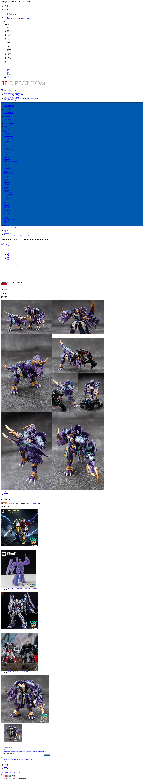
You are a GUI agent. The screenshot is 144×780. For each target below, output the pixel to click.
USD (9, 18)
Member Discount (8, 759)
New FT (6, 144)
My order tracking (23, 759)
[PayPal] (8, 777)
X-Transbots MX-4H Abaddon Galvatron (13, 94)
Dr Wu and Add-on (8, 138)
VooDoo (6, 215)
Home (5, 126)
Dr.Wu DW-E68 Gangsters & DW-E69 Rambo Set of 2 (17, 671)
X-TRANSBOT (7, 179)
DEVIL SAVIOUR (8, 136)
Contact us (6, 225)
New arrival (8, 113)
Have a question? (5, 246)
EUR (13, 18)
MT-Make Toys (7, 163)
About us (6, 747)
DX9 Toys (6, 140)
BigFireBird (6, 221)
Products (6, 772)
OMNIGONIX (7, 209)
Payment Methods (8, 751)
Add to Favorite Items (6, 287)
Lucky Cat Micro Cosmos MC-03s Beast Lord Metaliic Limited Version (21, 98)
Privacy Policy (15, 759)
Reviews (30, 759)
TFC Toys (6, 171)
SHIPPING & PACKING (26, 751)
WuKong (6, 217)
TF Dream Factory (8, 172)
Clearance (7, 116)
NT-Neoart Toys (7, 167)
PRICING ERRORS (43, 751)
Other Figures (9, 123)
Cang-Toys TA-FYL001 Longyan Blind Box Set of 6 (16, 547)
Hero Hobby (7, 201)
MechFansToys (7, 160)
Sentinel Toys (7, 169)
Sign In (5, 13)
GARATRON (7, 199)
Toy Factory (6, 213)
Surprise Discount (8, 129)
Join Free (11, 13)
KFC (5, 153)
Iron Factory (6, 150)
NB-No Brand (7, 164)
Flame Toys (6, 196)
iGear (5, 202)
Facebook (6, 5)
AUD (25, 18)
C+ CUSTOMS (7, 191)
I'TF (5, 203)
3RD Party (8, 120)
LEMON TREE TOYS (9, 220)
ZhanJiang (6, 218)
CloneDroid (6, 190)
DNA (5, 137)
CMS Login (17, 772)
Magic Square (7, 157)
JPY (29, 18)
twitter (5, 231)
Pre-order (7, 109)
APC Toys (6, 134)
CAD (21, 18)
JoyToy (5, 224)
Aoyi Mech (6, 133)
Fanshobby (6, 141)
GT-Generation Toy (8, 149)
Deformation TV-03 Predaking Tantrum (13, 95)
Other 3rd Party (7, 182)
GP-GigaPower (7, 148)
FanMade (6, 195)
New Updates (9, 106)
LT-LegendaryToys (8, 156)
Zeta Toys (6, 180)
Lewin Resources (8, 155)
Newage (6, 165)
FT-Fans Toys (7, 142)
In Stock (6, 130)
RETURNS (35, 751)
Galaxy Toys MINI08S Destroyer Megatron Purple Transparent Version (21, 588)
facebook (6, 230)
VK (4, 10)
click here (34, 503)
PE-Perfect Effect (8, 168)
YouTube (6, 9)
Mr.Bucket (6, 207)
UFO (5, 214)
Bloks (5, 222)
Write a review (4, 244)
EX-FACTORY (7, 192)
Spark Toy (6, 211)
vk (4, 234)
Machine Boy (7, 205)
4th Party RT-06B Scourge (10, 100)
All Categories (4, 102)
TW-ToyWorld (7, 176)
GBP (17, 18)
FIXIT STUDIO (7, 198)
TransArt (6, 175)
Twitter (5, 8)
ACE (5, 183)
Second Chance (7, 210)
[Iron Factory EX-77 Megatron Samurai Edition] (13, 741)
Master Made (7, 159)
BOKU (5, 188)
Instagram (6, 6)
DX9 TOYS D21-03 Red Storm (11, 97)
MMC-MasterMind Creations (10, 161)
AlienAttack (6, 184)
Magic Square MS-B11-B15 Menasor (12, 93)
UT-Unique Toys (8, 178)
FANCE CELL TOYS (9, 194)
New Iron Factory (8, 152)
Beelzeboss (6, 187)
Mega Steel (6, 206)
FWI (5, 145)
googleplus (6, 233)
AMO (5, 186)
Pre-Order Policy (16, 751)
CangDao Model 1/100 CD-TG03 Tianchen (14, 630)
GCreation (6, 146)
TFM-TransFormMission (9, 173)
